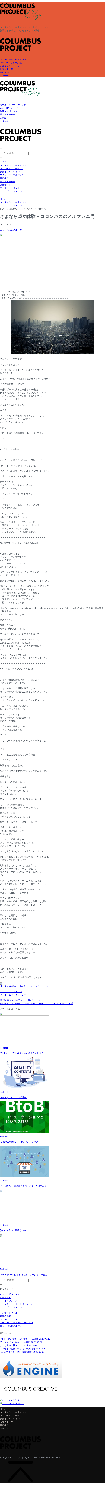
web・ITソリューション (11, 168)
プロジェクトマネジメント (13, 175)
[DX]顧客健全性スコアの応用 (20, 1345)
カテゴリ (4, 162)
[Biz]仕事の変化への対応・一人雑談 (23, 1349)
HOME (3, 1409)
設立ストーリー (7, 182)
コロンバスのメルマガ (11, 191)
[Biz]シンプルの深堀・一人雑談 (21, 1342)
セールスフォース (9, 1301)
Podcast (4, 1048)
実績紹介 (4, 178)
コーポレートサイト (10, 188)
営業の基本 (5, 1298)
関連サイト (5, 185)
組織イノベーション (10, 172)
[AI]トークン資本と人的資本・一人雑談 (25, 1339)
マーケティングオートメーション (16, 1304)
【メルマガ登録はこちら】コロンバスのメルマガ (24, 986)
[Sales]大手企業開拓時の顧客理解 (22, 1352)
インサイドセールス (10, 1294)
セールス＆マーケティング (13, 165)
